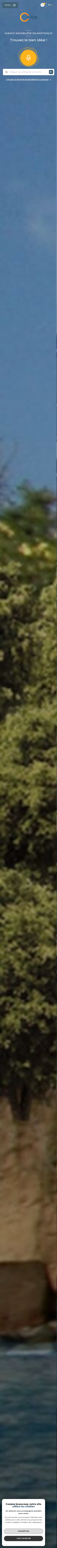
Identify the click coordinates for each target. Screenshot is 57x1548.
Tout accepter (24, 1538)
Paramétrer (23, 1531)
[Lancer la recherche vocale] (28, 57)
